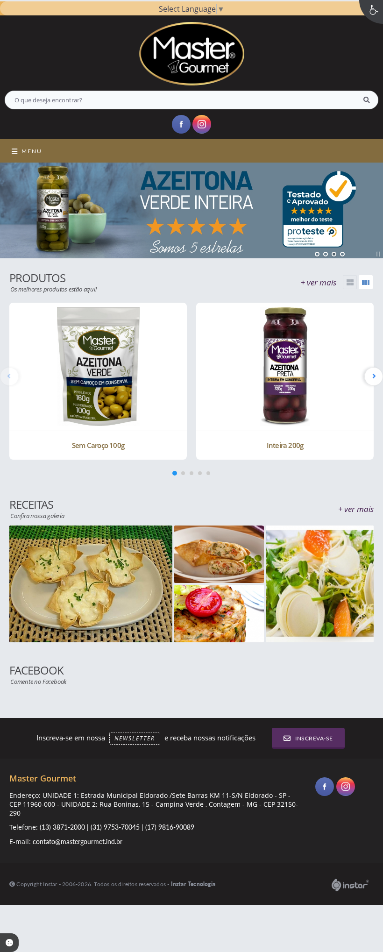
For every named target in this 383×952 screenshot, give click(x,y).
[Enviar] (366, 100)
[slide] (366, 282)
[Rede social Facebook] (325, 787)
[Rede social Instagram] (346, 787)
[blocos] (350, 282)
